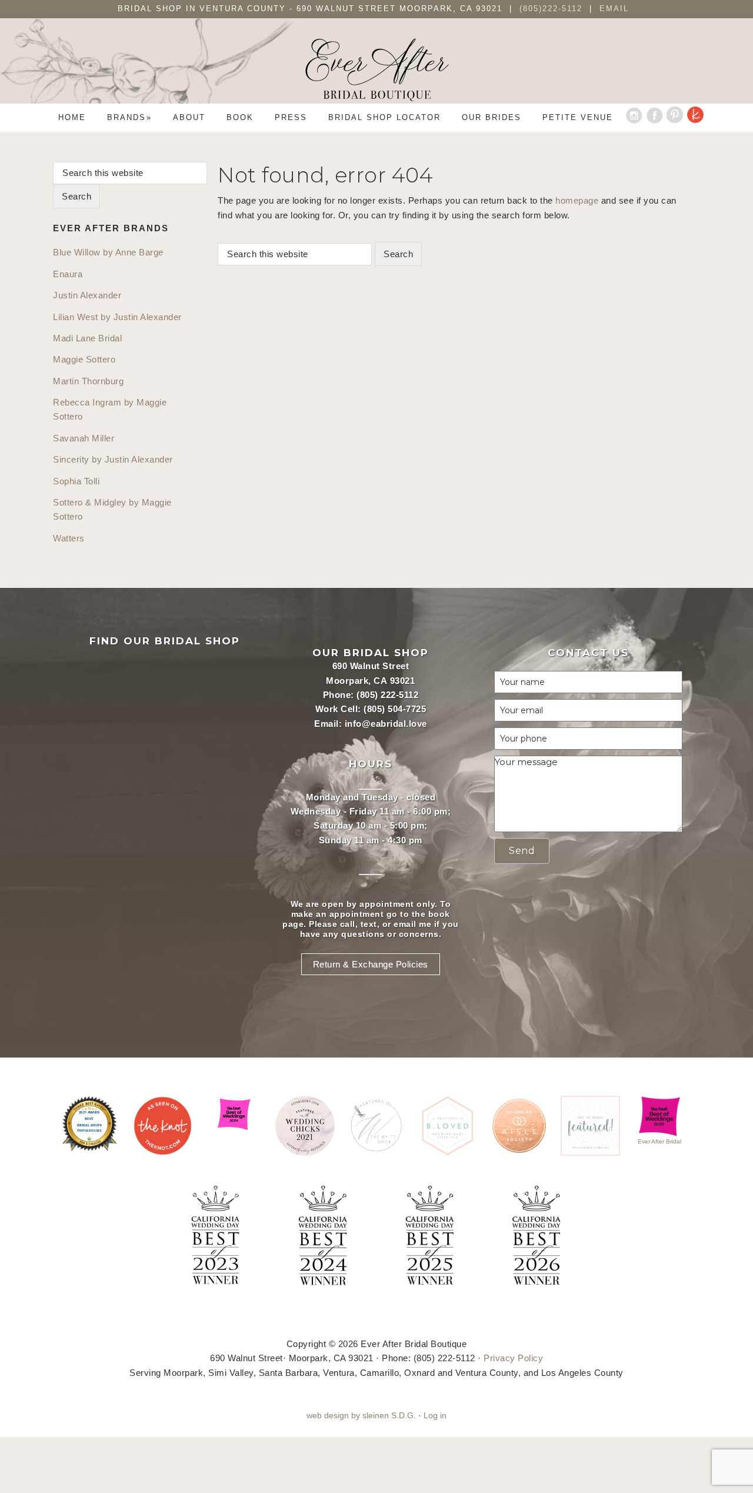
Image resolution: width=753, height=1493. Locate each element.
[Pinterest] (675, 117)
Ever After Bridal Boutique (376, 70)
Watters (69, 538)
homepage (576, 200)
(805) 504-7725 (395, 709)
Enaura (67, 274)
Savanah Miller (83, 438)
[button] (521, 851)
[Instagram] (633, 117)
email (405, 924)
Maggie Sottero (84, 359)
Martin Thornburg (88, 381)
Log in (435, 1415)
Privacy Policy (513, 1358)
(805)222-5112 (552, 8)
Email (614, 8)
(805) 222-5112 (387, 695)
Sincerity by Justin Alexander (113, 459)
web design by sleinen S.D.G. (361, 1415)
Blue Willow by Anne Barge (108, 252)
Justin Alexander (87, 295)
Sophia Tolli (76, 481)
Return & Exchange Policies (370, 964)
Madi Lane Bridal (87, 338)
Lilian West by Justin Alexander (117, 317)
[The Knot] (695, 117)
